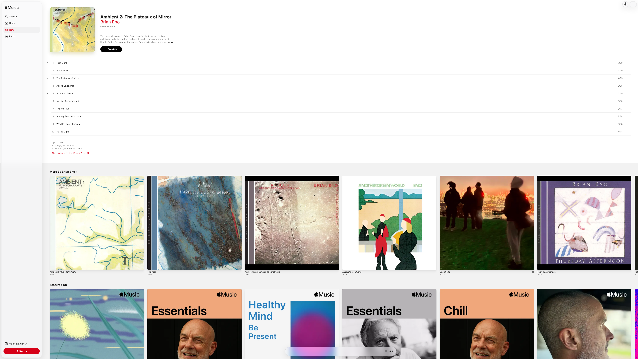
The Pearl (152, 177)
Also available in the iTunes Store (69, 153)
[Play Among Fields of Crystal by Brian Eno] (53, 116)
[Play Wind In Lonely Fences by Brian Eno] (53, 124)
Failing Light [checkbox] (62, 131)
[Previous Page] (46, 222)
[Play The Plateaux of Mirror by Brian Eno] (53, 78)
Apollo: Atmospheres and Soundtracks (265, 177)
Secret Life (445, 177)
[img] (12, 7)
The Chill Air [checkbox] (62, 108)
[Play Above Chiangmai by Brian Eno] (53, 85)
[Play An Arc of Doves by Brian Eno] (53, 93)
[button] (22, 16)
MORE (170, 42)
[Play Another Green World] (346, 265)
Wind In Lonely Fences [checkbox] (68, 124)
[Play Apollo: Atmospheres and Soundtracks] (248, 265)
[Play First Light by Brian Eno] (53, 62)
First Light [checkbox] (61, 62)
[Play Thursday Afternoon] (541, 265)
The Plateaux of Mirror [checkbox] (68, 78)
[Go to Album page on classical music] (625, 4)
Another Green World (353, 177)
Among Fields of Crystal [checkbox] (68, 116)
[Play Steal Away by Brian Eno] (53, 70)
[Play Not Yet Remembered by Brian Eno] (53, 101)
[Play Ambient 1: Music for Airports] (54, 265)
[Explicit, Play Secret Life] (443, 265)
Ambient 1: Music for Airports (65, 177)
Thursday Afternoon (547, 177)
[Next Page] (634, 222)
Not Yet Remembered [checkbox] (67, 101)
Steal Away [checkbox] (62, 70)
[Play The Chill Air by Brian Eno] (53, 108)
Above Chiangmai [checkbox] (65, 85)
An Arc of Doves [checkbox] (64, 93)
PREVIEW (619, 63)
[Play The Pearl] (151, 265)
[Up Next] (386, 351)
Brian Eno (110, 21)
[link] (64, 172)
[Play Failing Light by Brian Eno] (53, 131)
